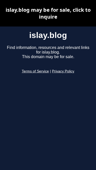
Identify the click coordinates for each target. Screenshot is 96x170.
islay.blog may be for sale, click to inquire (48, 13)
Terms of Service (35, 71)
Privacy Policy (63, 71)
